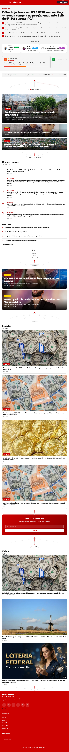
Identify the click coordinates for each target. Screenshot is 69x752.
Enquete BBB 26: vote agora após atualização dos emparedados (24, 236)
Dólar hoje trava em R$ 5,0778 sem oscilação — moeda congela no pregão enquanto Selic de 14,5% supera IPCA (33, 15)
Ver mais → (5, 329)
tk (27, 705)
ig (13, 705)
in (22, 705)
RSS (5, 708)
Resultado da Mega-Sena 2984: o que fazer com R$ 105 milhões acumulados (27, 227)
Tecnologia (5, 728)
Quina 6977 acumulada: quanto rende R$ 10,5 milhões (20, 240)
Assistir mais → (7, 554)
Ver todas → (6, 165)
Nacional (4, 722)
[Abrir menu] (6, 2)
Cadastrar (34, 530)
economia (4, 720)
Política (4, 717)
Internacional (5, 725)
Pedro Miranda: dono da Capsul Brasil (16, 232)
